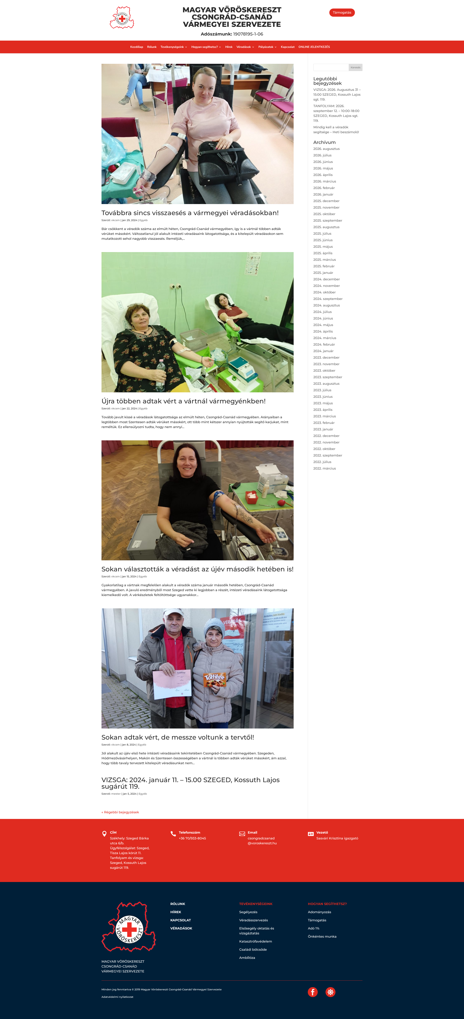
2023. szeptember (327, 377)
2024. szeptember (328, 299)
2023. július (322, 390)
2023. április (322, 410)
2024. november (326, 286)
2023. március (324, 416)
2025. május (323, 247)
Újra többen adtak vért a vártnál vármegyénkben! (184, 401)
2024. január (323, 351)
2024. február (324, 344)
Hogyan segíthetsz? (204, 47)
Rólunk (152, 47)
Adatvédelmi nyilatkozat (117, 997)
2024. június (323, 318)
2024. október (324, 292)
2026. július (322, 155)
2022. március (324, 468)
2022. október (324, 449)
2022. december (326, 436)
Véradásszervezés (253, 920)
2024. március (324, 338)
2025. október (324, 214)
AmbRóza (247, 958)
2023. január (323, 429)
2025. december (326, 201)
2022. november (326, 442)
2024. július (322, 312)
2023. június (323, 397)
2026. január (323, 194)
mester (116, 793)
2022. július (322, 462)
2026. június (323, 162)
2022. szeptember (327, 455)
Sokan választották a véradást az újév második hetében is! (198, 569)
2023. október (324, 371)
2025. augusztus (326, 227)
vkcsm (115, 220)
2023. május (323, 403)
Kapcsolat (288, 47)
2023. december (326, 358)
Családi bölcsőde (253, 950)
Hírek (229, 47)
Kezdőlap (136, 47)
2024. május (323, 325)
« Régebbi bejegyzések (120, 812)
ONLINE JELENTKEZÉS (314, 47)
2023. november (326, 364)
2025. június (323, 240)
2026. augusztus (326, 149)
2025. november (326, 207)
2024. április (323, 331)
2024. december (326, 279)
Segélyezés (248, 912)
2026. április (323, 175)
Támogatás (342, 12)
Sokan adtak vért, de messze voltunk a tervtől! (178, 737)
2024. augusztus (326, 305)
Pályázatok (265, 47)
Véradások (244, 47)
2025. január (323, 273)
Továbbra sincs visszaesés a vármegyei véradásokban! (190, 213)
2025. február (324, 266)
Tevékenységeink (172, 47)
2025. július (322, 234)
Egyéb (143, 220)
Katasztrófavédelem (255, 941)
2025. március (324, 260)
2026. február (324, 188)
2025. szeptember (327, 221)
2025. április (322, 253)
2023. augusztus (326, 384)
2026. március (324, 181)
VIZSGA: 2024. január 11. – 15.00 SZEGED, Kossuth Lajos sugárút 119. (191, 783)
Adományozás (319, 912)
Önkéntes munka (322, 937)
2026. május (323, 168)
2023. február (324, 423)
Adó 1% (313, 928)
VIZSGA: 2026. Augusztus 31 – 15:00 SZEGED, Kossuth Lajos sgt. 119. (337, 94)
